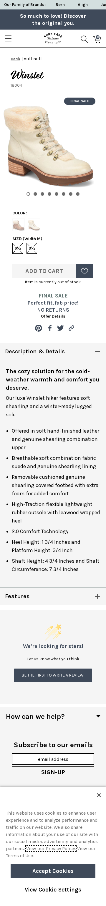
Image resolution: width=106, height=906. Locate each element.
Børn (60, 4)
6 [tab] (63, 194)
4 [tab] (49, 194)
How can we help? (35, 716)
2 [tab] (35, 194)
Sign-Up (53, 772)
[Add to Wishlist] (84, 271)
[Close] (98, 795)
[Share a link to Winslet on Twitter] (60, 328)
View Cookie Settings (53, 889)
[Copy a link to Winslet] (71, 328)
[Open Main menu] (7, 38)
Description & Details (35, 351)
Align (83, 4)
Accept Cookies (53, 871)
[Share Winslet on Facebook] (49, 328)
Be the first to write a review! (53, 675)
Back (15, 59)
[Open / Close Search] (84, 38)
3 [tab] (42, 194)
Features (17, 596)
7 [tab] (70, 194)
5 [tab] (56, 194)
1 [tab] (28, 194)
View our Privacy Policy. (51, 848)
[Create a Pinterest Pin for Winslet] (38, 328)
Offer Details (53, 316)
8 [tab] (77, 194)
